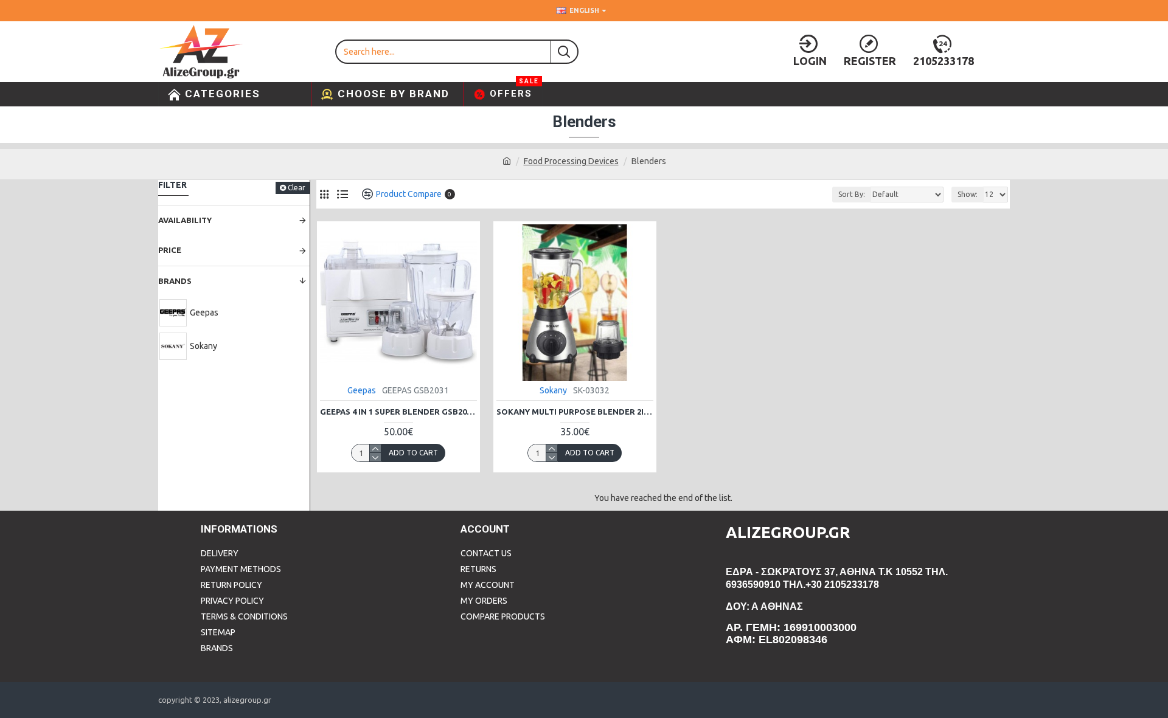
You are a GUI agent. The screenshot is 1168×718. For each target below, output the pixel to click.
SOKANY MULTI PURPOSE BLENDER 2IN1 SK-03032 (574, 411)
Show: (968, 194)
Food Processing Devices (571, 161)
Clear (296, 188)
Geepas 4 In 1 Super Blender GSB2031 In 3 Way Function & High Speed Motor (398, 411)
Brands (175, 281)
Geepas (361, 390)
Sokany (553, 390)
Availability (185, 220)
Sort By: (851, 194)
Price (169, 250)
